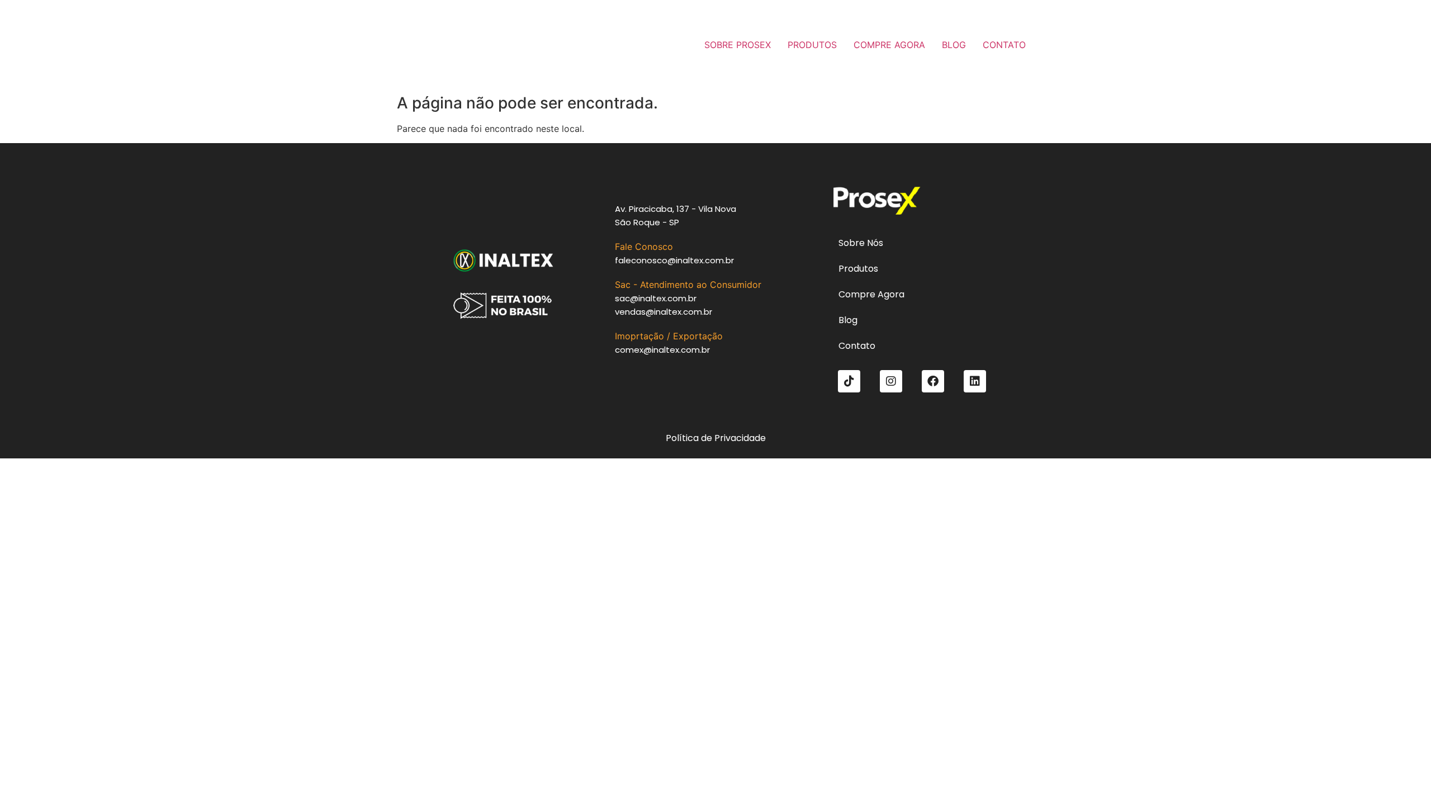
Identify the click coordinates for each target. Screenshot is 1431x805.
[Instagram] (891, 381)
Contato (856, 345)
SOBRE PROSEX (737, 44)
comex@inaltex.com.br (662, 350)
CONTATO (1004, 44)
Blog (847, 320)
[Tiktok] (849, 381)
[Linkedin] (975, 381)
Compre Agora (871, 294)
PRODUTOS (812, 44)
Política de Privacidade (716, 438)
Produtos (858, 268)
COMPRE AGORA (889, 44)
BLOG (954, 44)
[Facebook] (933, 381)
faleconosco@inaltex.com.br (674, 260)
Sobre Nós (860, 242)
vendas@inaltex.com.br (663, 312)
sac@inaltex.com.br (655, 298)
